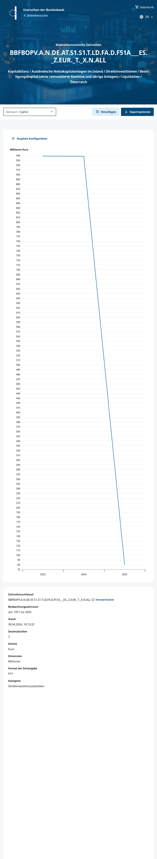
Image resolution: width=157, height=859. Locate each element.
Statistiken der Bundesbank (43, 10)
